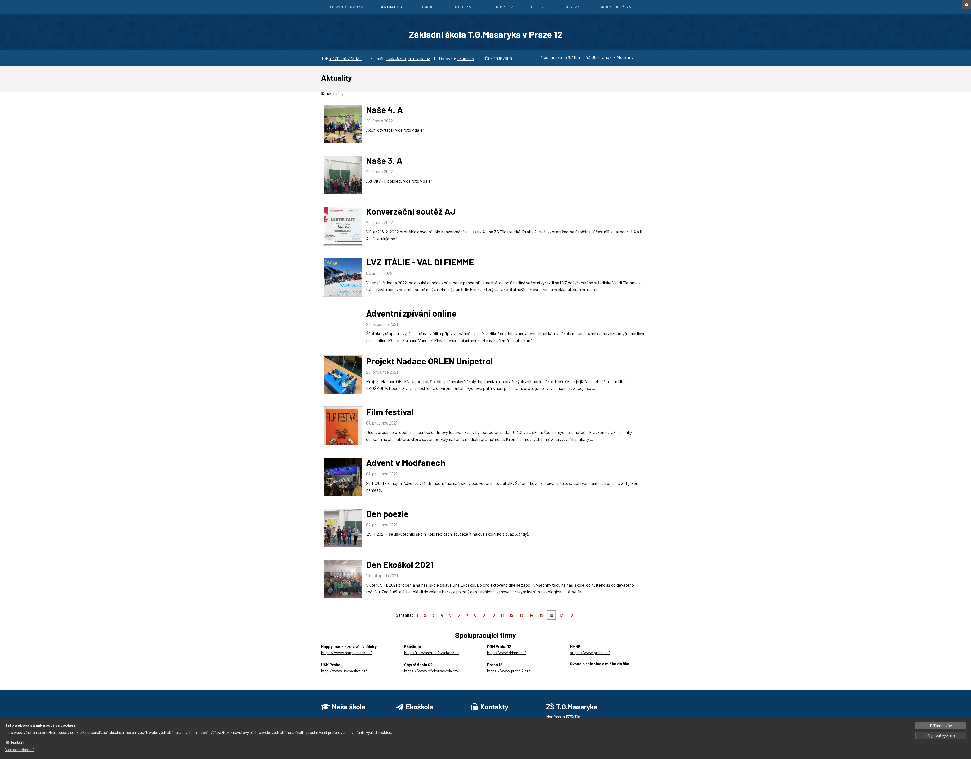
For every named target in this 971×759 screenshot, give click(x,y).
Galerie (539, 6)
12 (512, 614)
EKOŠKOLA (503, 6)
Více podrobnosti (19, 749)
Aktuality (392, 6)
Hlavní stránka (346, 6)
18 (571, 614)
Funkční (17, 742)
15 (541, 614)
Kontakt (573, 6)
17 (561, 614)
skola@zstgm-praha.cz (408, 58)
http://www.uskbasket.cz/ (344, 670)
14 (531, 614)
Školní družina (615, 6)
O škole (428, 6)
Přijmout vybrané (940, 735)
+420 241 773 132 (345, 58)
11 (502, 614)
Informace (465, 6)
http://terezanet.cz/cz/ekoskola (431, 652)
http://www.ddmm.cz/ (506, 652)
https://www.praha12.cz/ (508, 670)
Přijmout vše (941, 725)
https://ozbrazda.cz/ (588, 669)
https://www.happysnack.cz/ (346, 652)
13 (521, 614)
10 (493, 614)
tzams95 (465, 58)
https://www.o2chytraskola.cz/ (431, 670)
